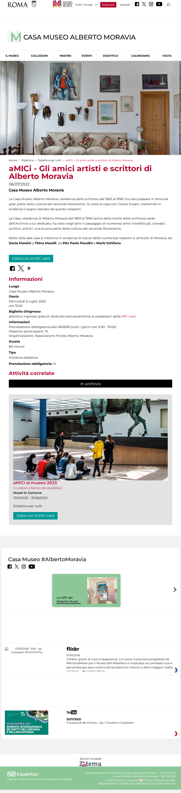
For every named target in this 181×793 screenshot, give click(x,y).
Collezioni (39, 55)
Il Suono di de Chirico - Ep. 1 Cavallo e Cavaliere (100, 722)
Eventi (87, 55)
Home (13, 160)
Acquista (108, 4)
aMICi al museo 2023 (35, 482)
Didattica (110, 55)
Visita (167, 55)
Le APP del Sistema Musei (67, 599)
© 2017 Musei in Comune (121, 780)
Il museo (12, 55)
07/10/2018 (119, 663)
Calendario (140, 55)
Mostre (65, 55)
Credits (123, 783)
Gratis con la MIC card (31, 258)
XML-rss (170, 783)
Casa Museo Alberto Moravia (79, 37)
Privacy (148, 780)
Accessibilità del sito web (147, 783)
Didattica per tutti (49, 160)
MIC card (128, 316)
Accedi (125, 4)
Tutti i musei (84, 4)
